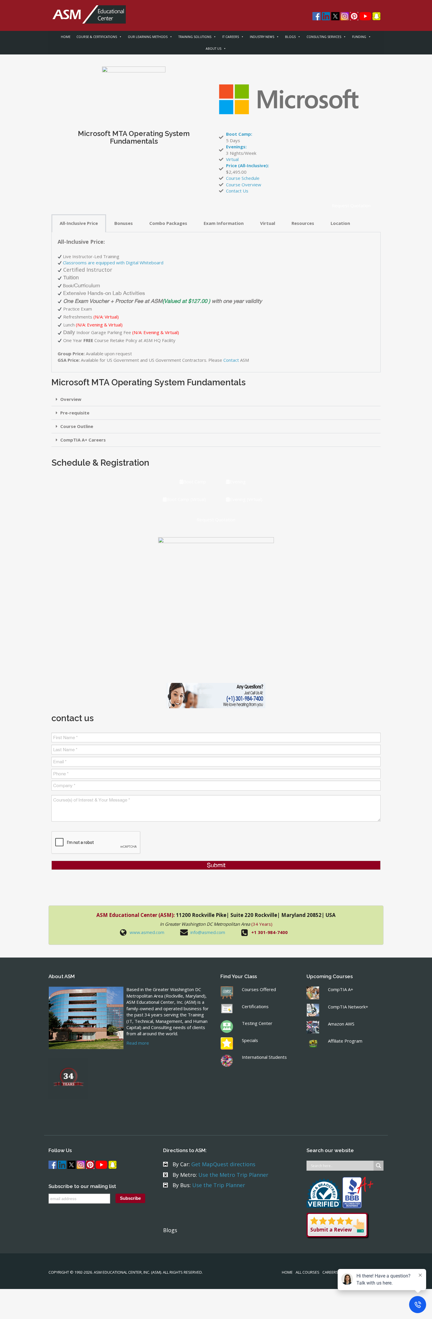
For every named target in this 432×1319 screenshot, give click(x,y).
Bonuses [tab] (123, 223)
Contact (231, 360)
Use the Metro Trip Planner (233, 1174)
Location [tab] (340, 223)
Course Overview (243, 185)
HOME (66, 37)
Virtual (232, 159)
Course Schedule (242, 178)
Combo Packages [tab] (168, 223)
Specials (250, 1040)
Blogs (170, 1230)
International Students (264, 1057)
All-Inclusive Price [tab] (79, 223)
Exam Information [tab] (224, 223)
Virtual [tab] (267, 223)
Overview (70, 399)
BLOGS (290, 37)
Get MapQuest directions (223, 1164)
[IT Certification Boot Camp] (87, 11)
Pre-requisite (74, 413)
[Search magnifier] (379, 1166)
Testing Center (257, 1023)
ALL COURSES (307, 1272)
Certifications (255, 1006)
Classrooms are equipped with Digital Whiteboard (113, 263)
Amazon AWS (341, 1024)
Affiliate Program (345, 1041)
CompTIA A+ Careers (83, 440)
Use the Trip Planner (218, 1185)
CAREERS (330, 1272)
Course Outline (76, 426)
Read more (137, 1043)
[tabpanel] (216, 302)
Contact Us (237, 191)
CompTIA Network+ (348, 1007)
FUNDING (359, 37)
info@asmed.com (207, 932)
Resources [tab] (303, 223)
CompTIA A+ (340, 989)
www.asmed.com (147, 932)
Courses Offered (259, 989)
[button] (216, 399)
